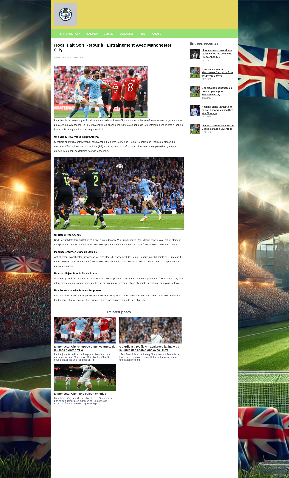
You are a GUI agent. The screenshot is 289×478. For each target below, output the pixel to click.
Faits (142, 33)
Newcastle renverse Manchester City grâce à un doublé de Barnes (217, 72)
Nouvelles (92, 33)
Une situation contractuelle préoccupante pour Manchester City (217, 91)
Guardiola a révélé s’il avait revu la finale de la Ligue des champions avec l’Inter (149, 348)
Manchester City (70, 33)
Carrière (108, 33)
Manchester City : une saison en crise (80, 393)
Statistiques (127, 33)
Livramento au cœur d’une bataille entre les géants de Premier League (217, 53)
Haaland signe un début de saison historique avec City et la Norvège (217, 110)
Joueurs (156, 33)
